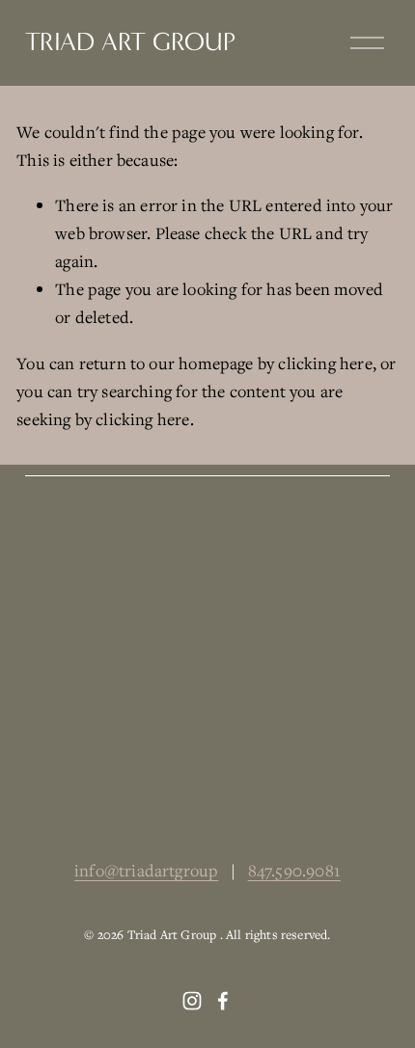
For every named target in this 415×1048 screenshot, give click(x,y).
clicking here (325, 363)
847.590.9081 (294, 870)
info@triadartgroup (146, 870)
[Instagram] (192, 1000)
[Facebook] (223, 1000)
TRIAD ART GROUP (130, 42)
